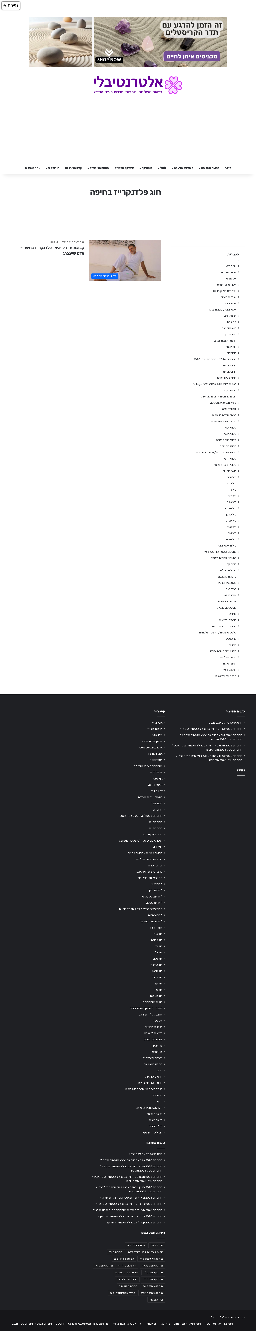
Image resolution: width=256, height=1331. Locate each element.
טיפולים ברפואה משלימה (223, 402)
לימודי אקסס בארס (226, 440)
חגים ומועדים (229, 390)
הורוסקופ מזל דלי (104, 1265)
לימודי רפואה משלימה (225, 464)
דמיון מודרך (230, 334)
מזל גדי (232, 489)
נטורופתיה (210, 1323)
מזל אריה (231, 477)
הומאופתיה (230, 346)
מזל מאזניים (230, 508)
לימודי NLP (230, 427)
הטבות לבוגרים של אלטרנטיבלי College (214, 384)
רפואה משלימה (210, 168)
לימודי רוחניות (229, 458)
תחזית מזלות (156, 1299)
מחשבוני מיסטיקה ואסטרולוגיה (220, 551)
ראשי (228, 168)
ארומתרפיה (230, 315)
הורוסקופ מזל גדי (127, 1265)
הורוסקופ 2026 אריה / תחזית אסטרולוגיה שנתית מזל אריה (131, 1197)
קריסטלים (231, 638)
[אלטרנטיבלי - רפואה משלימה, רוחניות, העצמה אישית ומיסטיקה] (128, 85)
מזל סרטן (231, 514)
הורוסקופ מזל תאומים (152, 1293)
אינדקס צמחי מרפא (226, 284)
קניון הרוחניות (73, 168)
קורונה (232, 613)
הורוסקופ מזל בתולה (152, 1265)
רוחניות (232, 644)
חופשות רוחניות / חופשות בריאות (218, 396)
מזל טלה (231, 502)
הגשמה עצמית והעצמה (224, 340)
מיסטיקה (147, 168)
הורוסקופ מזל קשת (153, 1286)
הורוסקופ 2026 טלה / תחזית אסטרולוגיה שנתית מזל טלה (211, 728)
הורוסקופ (53, 168)
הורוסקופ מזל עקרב (127, 1279)
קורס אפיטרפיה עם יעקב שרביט (226, 722)
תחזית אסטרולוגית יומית (122, 1293)
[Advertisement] (208, 810)
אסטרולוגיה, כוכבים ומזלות (222, 309)
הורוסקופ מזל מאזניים (126, 1272)
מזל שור (232, 533)
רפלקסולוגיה (229, 669)
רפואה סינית (229, 663)
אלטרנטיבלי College (224, 290)
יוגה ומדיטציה (229, 408)
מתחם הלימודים (99, 168)
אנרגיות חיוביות (228, 297)
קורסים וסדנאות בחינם (224, 626)
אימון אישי (231, 278)
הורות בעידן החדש (226, 377)
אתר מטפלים (32, 168)
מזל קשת (231, 526)
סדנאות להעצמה (227, 576)
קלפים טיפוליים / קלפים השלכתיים (217, 632)
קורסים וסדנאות (227, 620)
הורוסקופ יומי (229, 365)
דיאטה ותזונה (229, 328)
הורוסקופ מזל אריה (124, 1258)
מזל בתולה (230, 483)
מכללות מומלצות (227, 570)
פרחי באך (231, 589)
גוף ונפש (231, 322)
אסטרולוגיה (230, 303)
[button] (11, 6)
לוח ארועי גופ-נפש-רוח (223, 421)
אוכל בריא (231, 266)
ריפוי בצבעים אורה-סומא (223, 651)
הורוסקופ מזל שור (128, 1286)
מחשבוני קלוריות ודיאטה (223, 558)
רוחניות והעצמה (183, 168)
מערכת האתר (74, 242)
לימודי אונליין (229, 433)
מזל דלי (232, 495)
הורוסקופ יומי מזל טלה (151, 1258)
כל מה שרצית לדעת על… (223, 415)
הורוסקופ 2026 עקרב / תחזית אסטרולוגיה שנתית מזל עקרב (130, 1216)
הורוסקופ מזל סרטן (153, 1279)
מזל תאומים (230, 539)
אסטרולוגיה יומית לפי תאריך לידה (145, 1252)
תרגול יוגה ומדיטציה (225, 676)
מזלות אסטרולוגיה (226, 545)
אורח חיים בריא (228, 272)
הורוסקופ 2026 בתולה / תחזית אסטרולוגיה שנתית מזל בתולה (129, 1203)
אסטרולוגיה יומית (136, 1245)
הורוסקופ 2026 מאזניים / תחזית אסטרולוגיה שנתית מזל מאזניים (128, 1210)
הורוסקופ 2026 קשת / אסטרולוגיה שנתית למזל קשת (134, 1222)
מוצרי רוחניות (229, 471)
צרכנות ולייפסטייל (226, 601)
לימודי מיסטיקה (228, 446)
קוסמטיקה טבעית (226, 607)
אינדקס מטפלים (124, 168)
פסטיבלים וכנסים (227, 582)
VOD (163, 168)
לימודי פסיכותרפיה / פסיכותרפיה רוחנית (214, 452)
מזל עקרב (231, 520)
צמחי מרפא (230, 595)
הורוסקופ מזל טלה (153, 1272)
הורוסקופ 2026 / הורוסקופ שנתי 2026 (214, 359)
